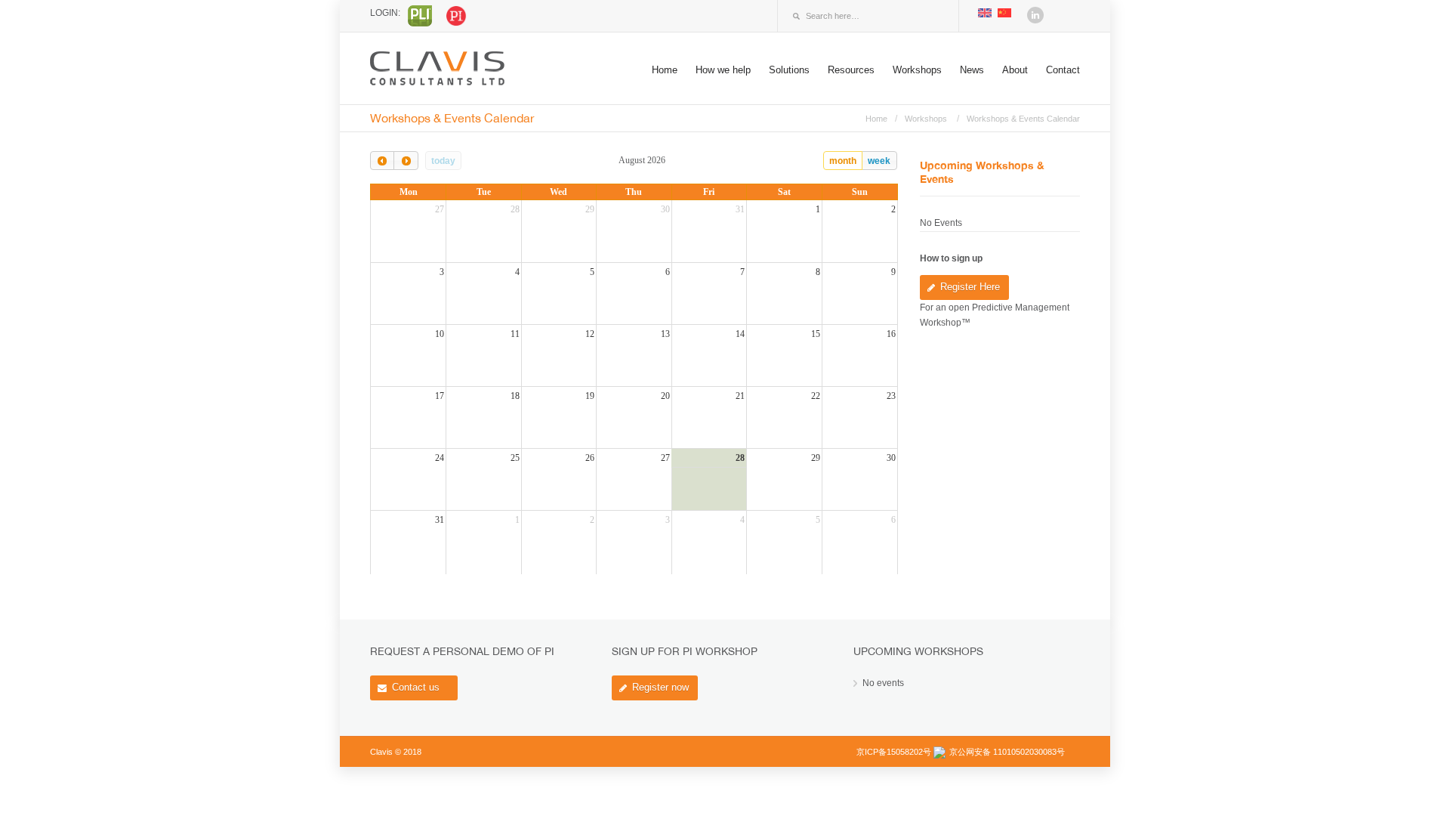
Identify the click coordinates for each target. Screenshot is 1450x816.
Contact (1063, 70)
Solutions (789, 70)
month (842, 161)
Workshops (917, 70)
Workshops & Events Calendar (1023, 118)
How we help (723, 70)
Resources (851, 70)
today (443, 161)
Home (664, 70)
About (1015, 70)
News (972, 70)
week (879, 161)
